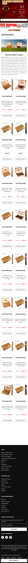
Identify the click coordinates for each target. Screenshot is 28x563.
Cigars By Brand (4, 503)
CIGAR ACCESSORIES (6, 466)
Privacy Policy (4, 481)
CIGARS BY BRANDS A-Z (7, 452)
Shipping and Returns (6, 479)
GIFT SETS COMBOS (6, 456)
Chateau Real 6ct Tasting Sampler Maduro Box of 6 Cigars (20, 103)
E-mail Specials (4, 509)
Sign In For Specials (5, 501)
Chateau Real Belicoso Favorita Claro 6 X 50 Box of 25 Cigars (7, 146)
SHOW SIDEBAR (13, 560)
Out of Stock (7, 115)
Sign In (4, 3)
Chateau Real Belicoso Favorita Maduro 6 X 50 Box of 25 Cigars (21, 146)
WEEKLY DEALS (5, 468)
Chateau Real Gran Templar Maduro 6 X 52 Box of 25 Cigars (21, 233)
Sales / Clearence (5, 511)
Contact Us (3, 499)
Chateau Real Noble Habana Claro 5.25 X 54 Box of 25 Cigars (7, 364)
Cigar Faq (3, 488)
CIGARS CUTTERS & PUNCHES (8, 458)
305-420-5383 (22, 9)
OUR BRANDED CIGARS (6, 454)
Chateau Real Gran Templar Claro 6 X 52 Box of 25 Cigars (7, 233)
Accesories (3, 507)
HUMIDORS (4, 464)
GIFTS (2, 462)
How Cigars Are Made (6, 486)
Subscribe (3, 490)
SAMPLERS (3, 460)
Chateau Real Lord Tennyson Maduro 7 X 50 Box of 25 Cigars (20, 277)
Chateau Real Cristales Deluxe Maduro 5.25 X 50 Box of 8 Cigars (20, 190)
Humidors (3, 505)
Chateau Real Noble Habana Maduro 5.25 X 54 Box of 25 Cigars (21, 364)
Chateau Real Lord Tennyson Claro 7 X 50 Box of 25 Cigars (7, 277)
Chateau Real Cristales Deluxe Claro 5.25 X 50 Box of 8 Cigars (7, 190)
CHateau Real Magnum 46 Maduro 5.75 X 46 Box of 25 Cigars (21, 321)
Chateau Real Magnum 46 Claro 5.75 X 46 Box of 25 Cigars (7, 321)
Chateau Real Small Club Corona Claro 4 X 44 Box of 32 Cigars (7, 408)
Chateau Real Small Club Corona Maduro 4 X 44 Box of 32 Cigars (21, 408)
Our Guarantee (4, 483)
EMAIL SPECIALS (5, 470)
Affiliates (3, 484)
